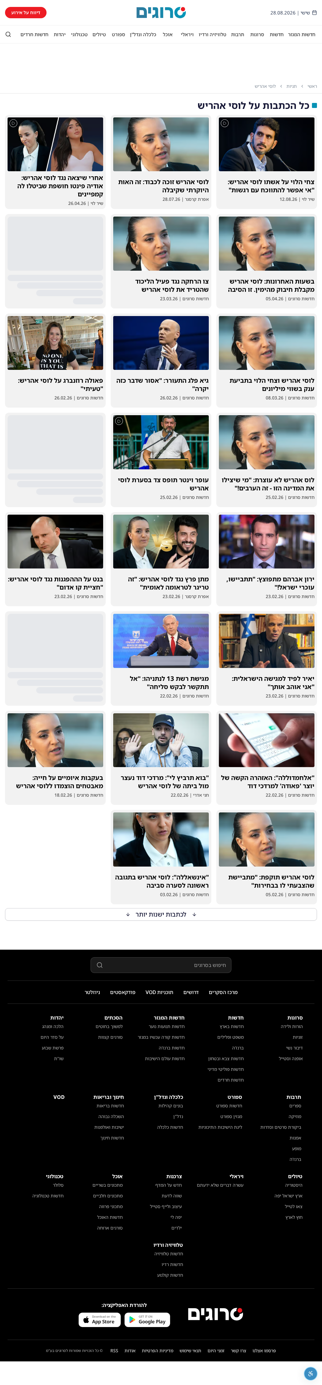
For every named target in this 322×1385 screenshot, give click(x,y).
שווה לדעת (172, 1196)
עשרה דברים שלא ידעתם (220, 1185)
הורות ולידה (292, 1026)
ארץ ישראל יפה (289, 1196)
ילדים (176, 1228)
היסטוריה (294, 1185)
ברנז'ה (238, 1048)
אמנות (295, 1138)
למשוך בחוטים (109, 1026)
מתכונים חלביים (108, 1196)
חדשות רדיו (172, 1264)
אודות (130, 1351)
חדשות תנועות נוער (167, 1026)
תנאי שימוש (190, 1351)
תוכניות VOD (159, 992)
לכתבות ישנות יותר (161, 914)
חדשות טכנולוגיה (48, 1196)
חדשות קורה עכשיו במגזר (161, 1037)
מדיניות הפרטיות (157, 1351)
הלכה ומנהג (53, 1026)
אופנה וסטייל (291, 1058)
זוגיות (298, 1037)
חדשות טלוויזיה (168, 1254)
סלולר (58, 1185)
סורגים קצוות (110, 1037)
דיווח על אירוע (25, 12)
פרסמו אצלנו (264, 1351)
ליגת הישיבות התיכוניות (220, 1127)
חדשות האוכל (110, 1217)
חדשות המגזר (301, 34)
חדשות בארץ (232, 1026)
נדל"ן (178, 1116)
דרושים (191, 992)
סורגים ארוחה (110, 1228)
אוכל (168, 34)
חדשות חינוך (112, 1138)
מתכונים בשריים (107, 1185)
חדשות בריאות (110, 1106)
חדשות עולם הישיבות (165, 1058)
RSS (114, 1351)
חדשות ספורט (229, 1106)
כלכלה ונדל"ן (143, 34)
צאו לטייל (294, 1206)
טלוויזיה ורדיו (212, 34)
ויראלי (187, 34)
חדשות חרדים (34, 34)
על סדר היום (52, 1037)
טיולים (99, 34)
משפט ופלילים (230, 1037)
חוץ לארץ (294, 1217)
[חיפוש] (8, 34)
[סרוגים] (215, 1314)
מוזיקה (295, 1116)
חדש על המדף (168, 1185)
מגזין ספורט (231, 1116)
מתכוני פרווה (111, 1206)
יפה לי (176, 1217)
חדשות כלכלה (170, 1127)
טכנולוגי (79, 34)
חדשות (277, 34)
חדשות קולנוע (170, 1275)
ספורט (118, 34)
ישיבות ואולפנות (109, 1127)
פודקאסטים (123, 992)
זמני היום (216, 1351)
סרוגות (257, 34)
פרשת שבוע (53, 1048)
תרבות (237, 34)
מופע (296, 1148)
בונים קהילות (170, 1106)
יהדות (60, 34)
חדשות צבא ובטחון (226, 1058)
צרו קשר (238, 1351)
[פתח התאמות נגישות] (310, 1373)
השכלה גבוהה (111, 1116)
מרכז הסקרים (223, 992)
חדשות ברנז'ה (172, 1048)
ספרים (295, 1106)
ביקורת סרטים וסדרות (280, 1127)
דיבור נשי (294, 1048)
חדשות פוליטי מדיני (226, 1069)
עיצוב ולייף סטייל (166, 1206)
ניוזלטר (92, 992)
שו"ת (59, 1058)
